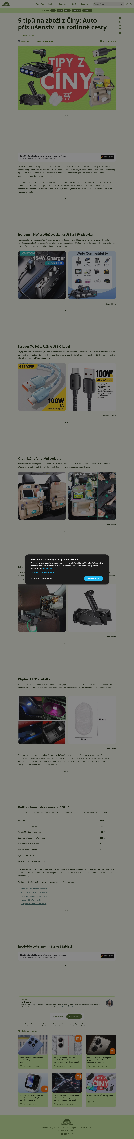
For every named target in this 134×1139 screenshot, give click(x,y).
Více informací (48, 568)
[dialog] (67, 569)
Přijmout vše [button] (93, 578)
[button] (67, 572)
